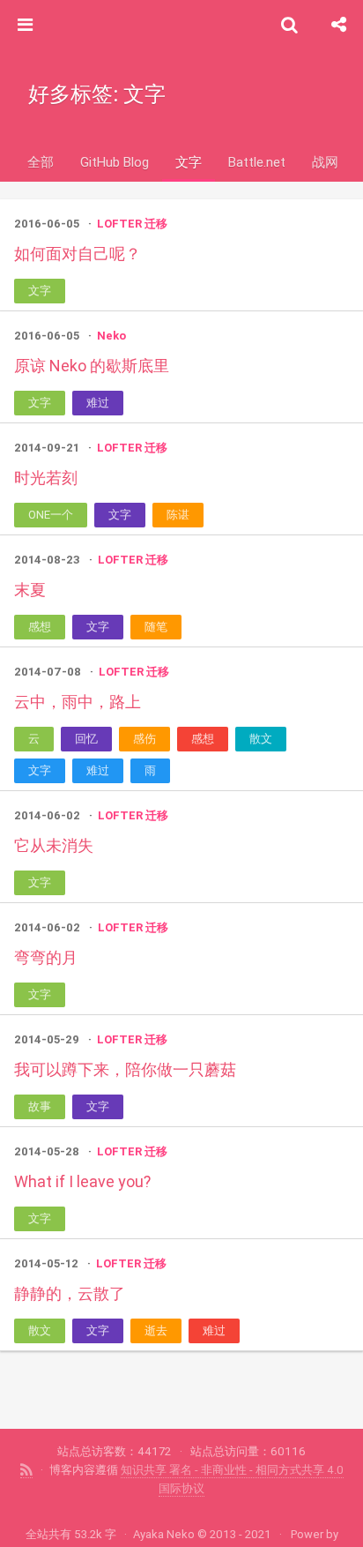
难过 (97, 402)
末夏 (30, 589)
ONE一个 (50, 514)
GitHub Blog (114, 161)
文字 (188, 161)
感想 (39, 626)
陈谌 (178, 514)
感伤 (144, 738)
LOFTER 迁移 (132, 223)
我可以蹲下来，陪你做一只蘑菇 (125, 1069)
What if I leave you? (82, 1181)
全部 (40, 161)
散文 (260, 738)
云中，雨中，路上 (77, 701)
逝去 (155, 1330)
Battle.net (256, 161)
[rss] (26, 1470)
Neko (111, 335)
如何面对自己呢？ (77, 253)
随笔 (155, 626)
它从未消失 (53, 845)
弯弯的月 (46, 957)
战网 (325, 161)
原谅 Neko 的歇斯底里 (91, 365)
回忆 (86, 738)
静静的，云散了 (69, 1293)
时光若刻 (46, 477)
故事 (39, 1106)
